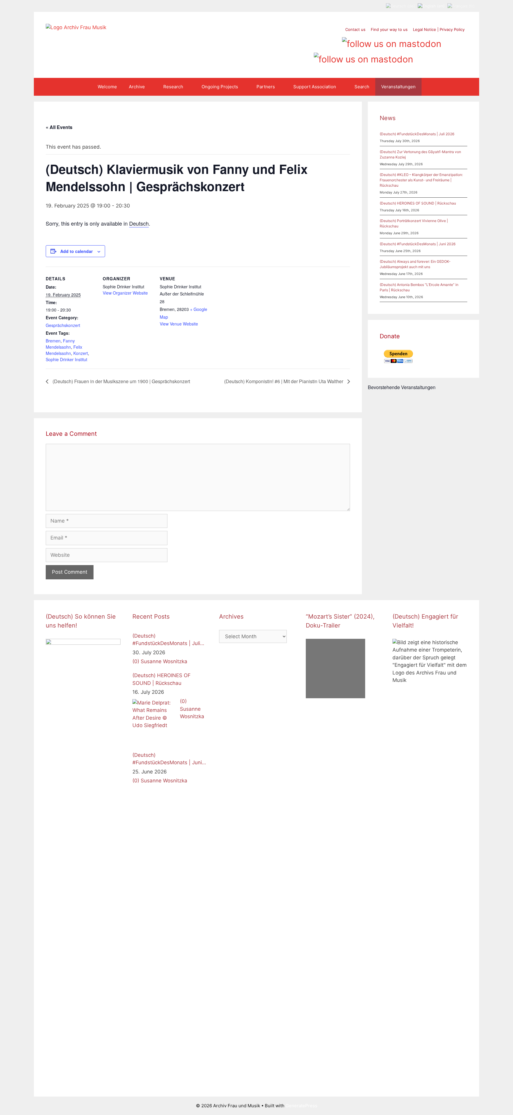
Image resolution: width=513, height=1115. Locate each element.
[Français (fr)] (461, 5)
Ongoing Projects (220, 86)
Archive (137, 86)
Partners (265, 86)
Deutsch (139, 223)
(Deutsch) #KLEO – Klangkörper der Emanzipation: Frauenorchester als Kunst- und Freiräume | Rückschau (421, 180)
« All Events (59, 127)
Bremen (53, 341)
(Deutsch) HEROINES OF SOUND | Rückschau (418, 203)
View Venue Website (179, 324)
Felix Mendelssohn (64, 350)
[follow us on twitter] (289, 41)
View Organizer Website (125, 293)
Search (361, 86)
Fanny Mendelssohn (60, 344)
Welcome (107, 86)
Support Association (314, 86)
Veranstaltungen (398, 86)
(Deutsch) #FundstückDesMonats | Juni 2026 (417, 244)
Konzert (80, 353)
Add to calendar (76, 251)
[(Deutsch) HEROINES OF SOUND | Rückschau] (154, 721)
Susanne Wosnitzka (164, 661)
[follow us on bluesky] (363, 57)
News (387, 118)
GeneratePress (301, 1105)
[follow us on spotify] (334, 41)
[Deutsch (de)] (400, 5)
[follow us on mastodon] (391, 41)
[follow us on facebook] (300, 41)
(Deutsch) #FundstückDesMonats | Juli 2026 (417, 134)
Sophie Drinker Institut (66, 359)
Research (173, 86)
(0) (135, 661)
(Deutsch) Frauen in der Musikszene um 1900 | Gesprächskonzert (120, 381)
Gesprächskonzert (63, 325)
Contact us (355, 29)
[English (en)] (431, 5)
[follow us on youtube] (322, 41)
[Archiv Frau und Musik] (76, 27)
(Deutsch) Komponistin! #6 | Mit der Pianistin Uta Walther (284, 381)
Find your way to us (389, 29)
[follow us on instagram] (311, 41)
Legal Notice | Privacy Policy (439, 29)
